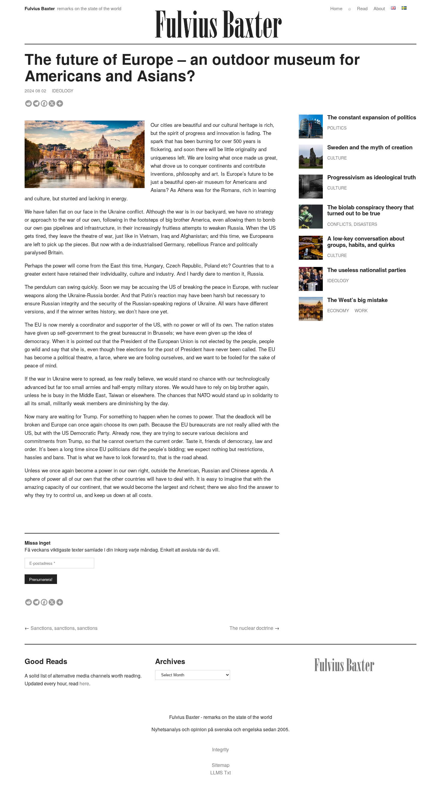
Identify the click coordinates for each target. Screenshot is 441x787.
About (379, 8)
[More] (59, 103)
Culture (337, 158)
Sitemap (221, 765)
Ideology (62, 91)
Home (336, 8)
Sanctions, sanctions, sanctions (64, 627)
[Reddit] (28, 103)
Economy (338, 310)
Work (361, 310)
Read (362, 8)
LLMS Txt (220, 772)
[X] (52, 103)
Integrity (220, 749)
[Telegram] (36, 103)
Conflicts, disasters (352, 224)
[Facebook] (44, 103)
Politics (336, 128)
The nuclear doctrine (251, 627)
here (83, 683)
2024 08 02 (35, 91)
